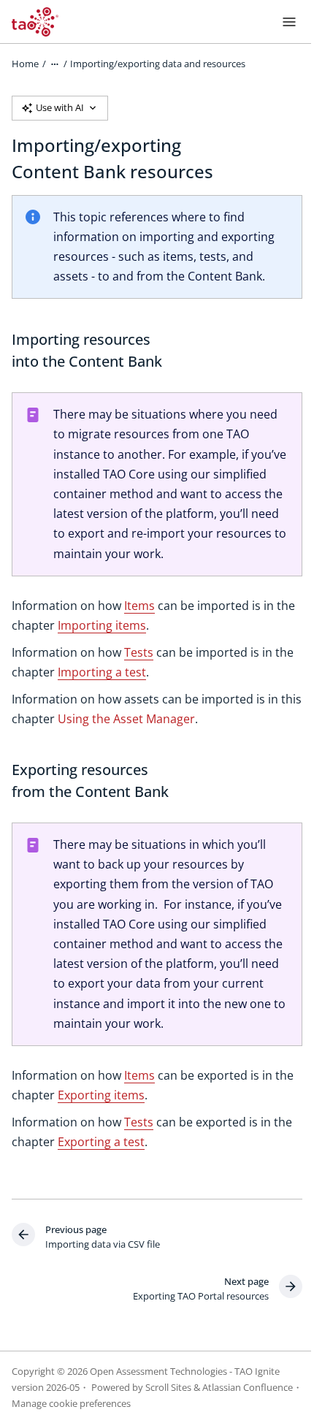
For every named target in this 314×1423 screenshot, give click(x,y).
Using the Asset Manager (126, 719)
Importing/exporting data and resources (157, 63)
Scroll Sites (168, 1387)
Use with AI (60, 107)
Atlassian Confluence (247, 1387)
